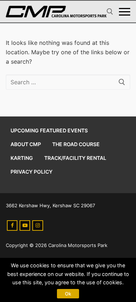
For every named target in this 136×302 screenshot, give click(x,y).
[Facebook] (12, 225)
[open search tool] (110, 11)
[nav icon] (124, 11)
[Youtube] (25, 225)
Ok (68, 294)
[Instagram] (37, 225)
